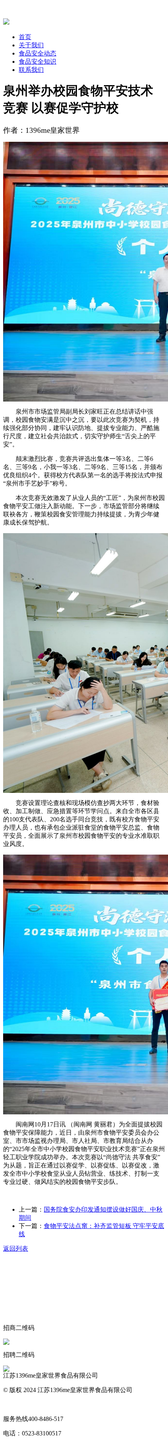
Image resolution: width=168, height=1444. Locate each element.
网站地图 (15, 1404)
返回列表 (15, 1248)
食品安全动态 (37, 53)
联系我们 (31, 69)
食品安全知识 (37, 61)
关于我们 (31, 45)
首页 (25, 37)
